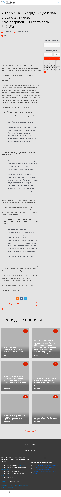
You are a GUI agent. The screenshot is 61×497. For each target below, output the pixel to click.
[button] (59, 2)
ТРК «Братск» (10, 2)
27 (52, 70)
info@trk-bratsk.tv (22, 465)
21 (54, 67)
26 (49, 70)
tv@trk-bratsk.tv (5, 481)
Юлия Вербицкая (23, 32)
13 (52, 65)
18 (47, 67)
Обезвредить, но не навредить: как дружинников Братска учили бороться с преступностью (15, 417)
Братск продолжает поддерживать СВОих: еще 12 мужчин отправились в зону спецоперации (14, 350)
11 (47, 65)
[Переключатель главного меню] (55, 2)
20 (52, 67)
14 (54, 65)
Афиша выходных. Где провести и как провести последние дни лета (45, 418)
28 (54, 70)
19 (49, 67)
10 (44, 65)
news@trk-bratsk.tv (6, 469)
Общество (7, 36)
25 (47, 70)
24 (44, 70)
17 (44, 67)
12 (49, 65)
